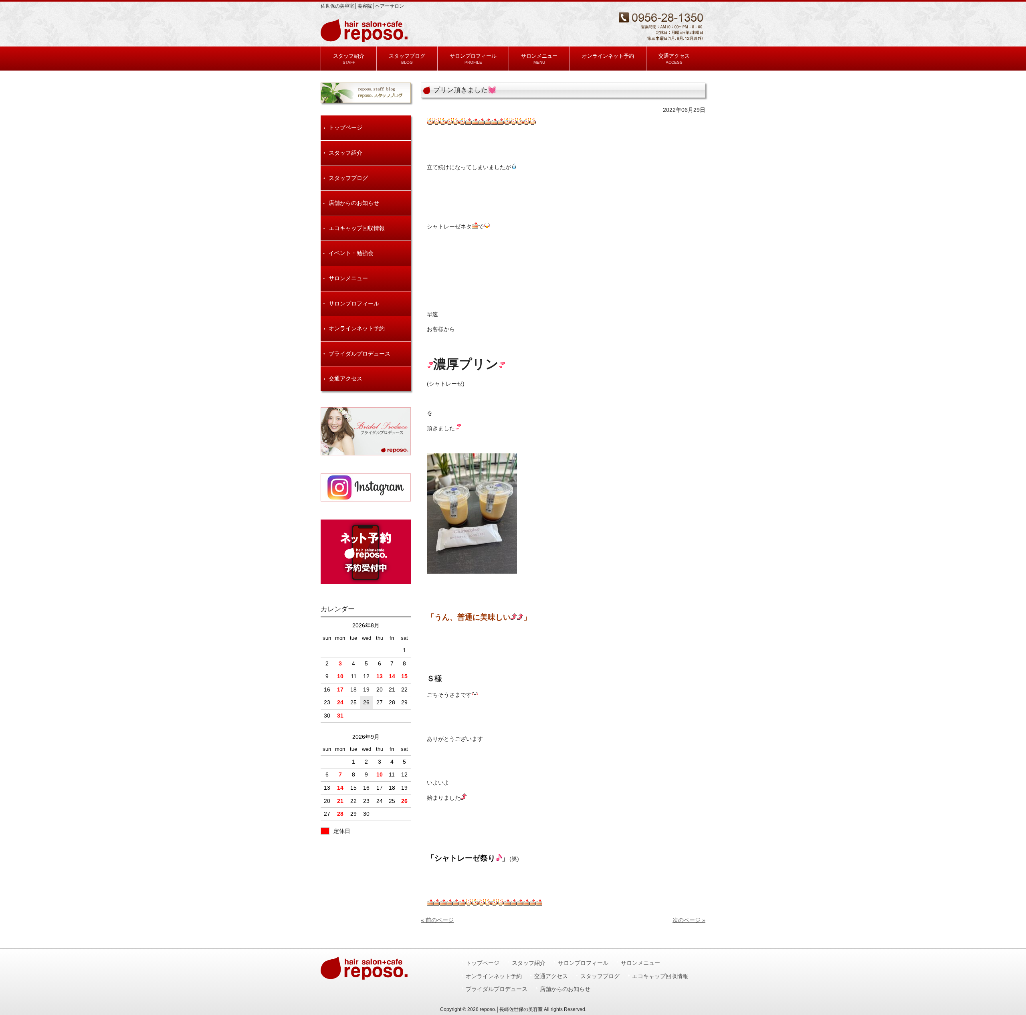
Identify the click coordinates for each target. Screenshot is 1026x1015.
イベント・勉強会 (351, 253)
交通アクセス (345, 378)
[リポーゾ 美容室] (366, 487)
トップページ (345, 127)
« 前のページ (437, 920)
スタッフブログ (348, 178)
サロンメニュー (348, 278)
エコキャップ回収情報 (357, 228)
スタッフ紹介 (345, 153)
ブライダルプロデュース (359, 353)
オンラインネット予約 (357, 328)
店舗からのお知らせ (354, 203)
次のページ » (689, 920)
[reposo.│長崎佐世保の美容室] (365, 39)
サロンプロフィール (354, 303)
